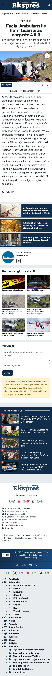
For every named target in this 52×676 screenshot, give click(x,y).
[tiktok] (41, 573)
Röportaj (14, 630)
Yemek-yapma (21, 611)
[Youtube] (28, 501)
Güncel (34, 13)
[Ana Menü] (3, 5)
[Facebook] (10, 501)
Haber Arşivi (10, 528)
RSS (7, 555)
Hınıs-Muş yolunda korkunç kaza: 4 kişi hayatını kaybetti (35, 312)
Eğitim (16, 588)
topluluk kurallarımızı (27, 381)
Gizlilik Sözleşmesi (23, 538)
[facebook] (8, 573)
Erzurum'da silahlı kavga (12, 290)
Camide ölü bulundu (36, 290)
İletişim (38, 538)
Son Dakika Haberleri (14, 525)
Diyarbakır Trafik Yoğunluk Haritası (20, 517)
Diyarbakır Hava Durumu (16, 511)
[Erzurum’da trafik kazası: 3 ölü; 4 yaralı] (13, 325)
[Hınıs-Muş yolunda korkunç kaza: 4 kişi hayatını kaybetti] (38, 301)
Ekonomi (18, 592)
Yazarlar (13, 624)
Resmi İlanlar (20, 601)
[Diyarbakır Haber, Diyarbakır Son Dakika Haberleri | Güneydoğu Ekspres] (26, 5)
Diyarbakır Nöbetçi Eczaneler (18, 508)
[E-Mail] (18, 261)
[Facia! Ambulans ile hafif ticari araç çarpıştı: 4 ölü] (26, 66)
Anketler (13, 637)
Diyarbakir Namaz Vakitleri (16, 514)
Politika (7, 538)
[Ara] (49, 5)
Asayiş (28, 535)
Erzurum (26, 21)
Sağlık (16, 604)
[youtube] (28, 573)
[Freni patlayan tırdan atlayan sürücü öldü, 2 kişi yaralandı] (13, 301)
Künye (7, 541)
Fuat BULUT (17, 91)
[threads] (47, 573)
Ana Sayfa (14, 579)
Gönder (7, 373)
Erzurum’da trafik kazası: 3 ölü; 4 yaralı (13, 334)
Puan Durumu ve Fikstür (16, 520)
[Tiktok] (33, 501)
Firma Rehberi (16, 627)
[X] (14, 501)
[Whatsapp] (42, 501)
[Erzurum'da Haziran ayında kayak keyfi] (38, 325)
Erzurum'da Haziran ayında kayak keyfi (35, 334)
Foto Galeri (15, 617)
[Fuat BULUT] (8, 257)
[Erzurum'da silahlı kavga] (13, 281)
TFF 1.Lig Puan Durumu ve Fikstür (31, 662)
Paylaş (8, 85)
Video (12, 621)
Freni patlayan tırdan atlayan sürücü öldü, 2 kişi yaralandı (12, 312)
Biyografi (14, 633)
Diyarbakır (7, 13)
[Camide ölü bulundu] (38, 281)
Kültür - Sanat (41, 535)
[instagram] (21, 573)
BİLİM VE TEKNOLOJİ (24, 585)
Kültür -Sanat (20, 598)
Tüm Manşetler (11, 522)
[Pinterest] (19, 501)
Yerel (16, 614)
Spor (44, 13)
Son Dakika (22, 13)
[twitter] (15, 573)
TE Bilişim (33, 565)
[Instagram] (24, 501)
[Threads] (38, 501)
